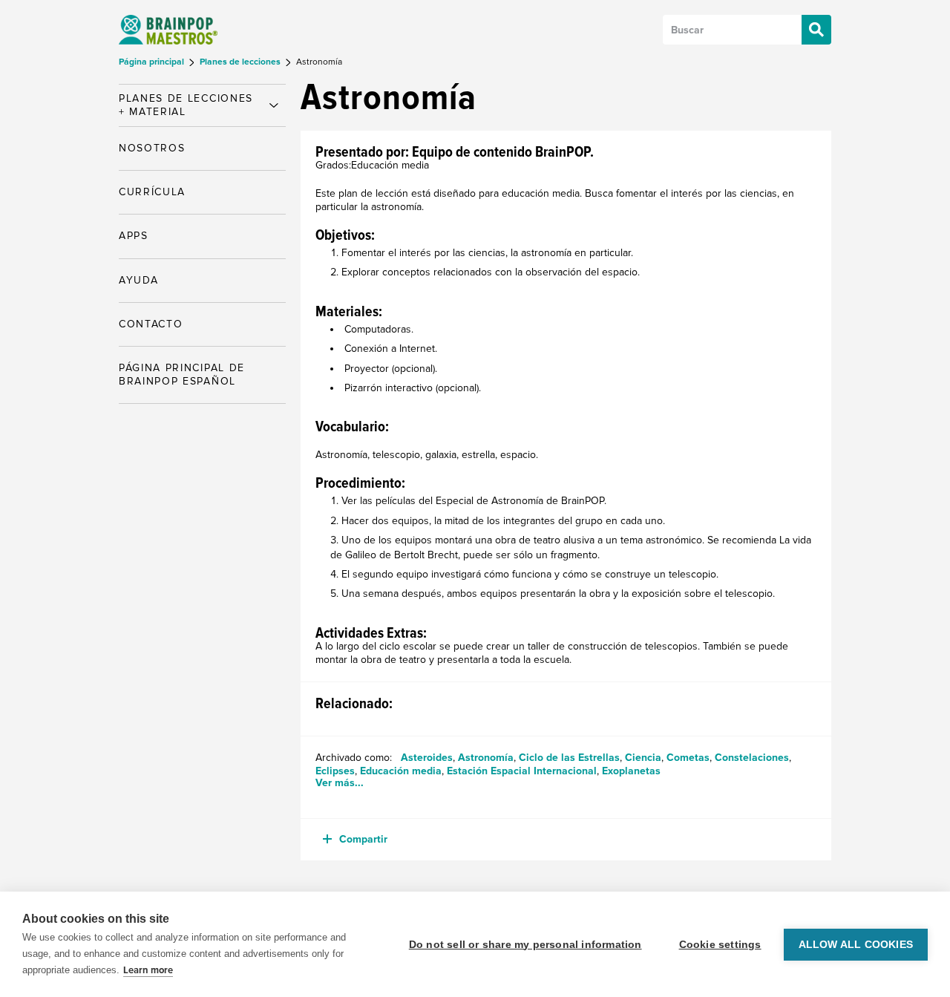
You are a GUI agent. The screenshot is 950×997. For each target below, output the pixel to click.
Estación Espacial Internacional (522, 771)
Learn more (148, 970)
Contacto (151, 324)
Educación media (401, 771)
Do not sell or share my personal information (525, 944)
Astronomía (486, 757)
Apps (133, 235)
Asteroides (427, 757)
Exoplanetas (631, 771)
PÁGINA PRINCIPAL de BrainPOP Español (182, 375)
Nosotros (152, 148)
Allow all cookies (856, 944)
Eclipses (335, 771)
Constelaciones (752, 757)
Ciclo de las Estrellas (569, 757)
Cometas (688, 757)
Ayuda (138, 280)
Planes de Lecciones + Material (186, 105)
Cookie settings (720, 944)
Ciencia (643, 757)
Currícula (152, 192)
